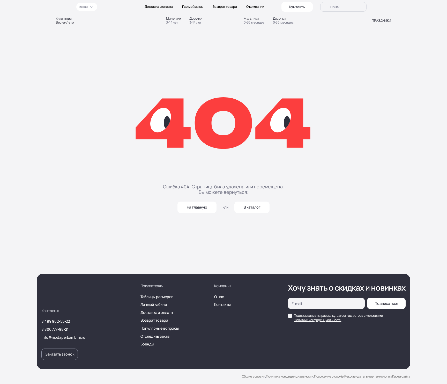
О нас (219, 296)
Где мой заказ (192, 7)
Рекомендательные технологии (367, 376)
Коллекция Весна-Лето (65, 21)
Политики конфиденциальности (317, 320)
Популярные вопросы (159, 328)
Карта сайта (401, 376)
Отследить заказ (154, 336)
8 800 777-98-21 (55, 329)
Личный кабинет (154, 304)
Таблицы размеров (157, 296)
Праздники (381, 21)
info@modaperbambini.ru (63, 337)
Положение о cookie (329, 376)
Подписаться (386, 303)
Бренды (147, 344)
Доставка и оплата (159, 7)
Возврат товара (225, 7)
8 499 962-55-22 (55, 321)
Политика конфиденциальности (289, 376)
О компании (255, 7)
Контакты (297, 6)
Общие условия (253, 376)
